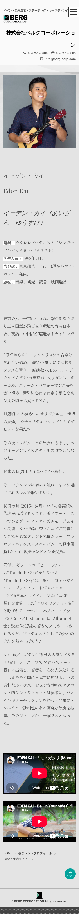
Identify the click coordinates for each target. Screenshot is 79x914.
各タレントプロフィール (35, 853)
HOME (8, 853)
